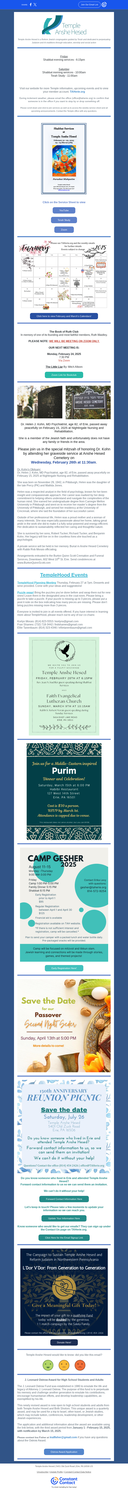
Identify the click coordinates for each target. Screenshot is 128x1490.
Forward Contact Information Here (64, 1199)
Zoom (64, 229)
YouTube (64, 210)
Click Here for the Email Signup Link (64, 1237)
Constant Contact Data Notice (77, 1472)
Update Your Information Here (64, 1218)
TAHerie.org (77, 91)
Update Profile (56, 1472)
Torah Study (64, 220)
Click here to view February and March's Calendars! (64, 316)
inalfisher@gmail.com (63, 1437)
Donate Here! (64, 1342)
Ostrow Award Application (64, 1452)
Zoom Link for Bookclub (64, 375)
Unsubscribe (42, 1472)
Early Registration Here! (64, 968)
